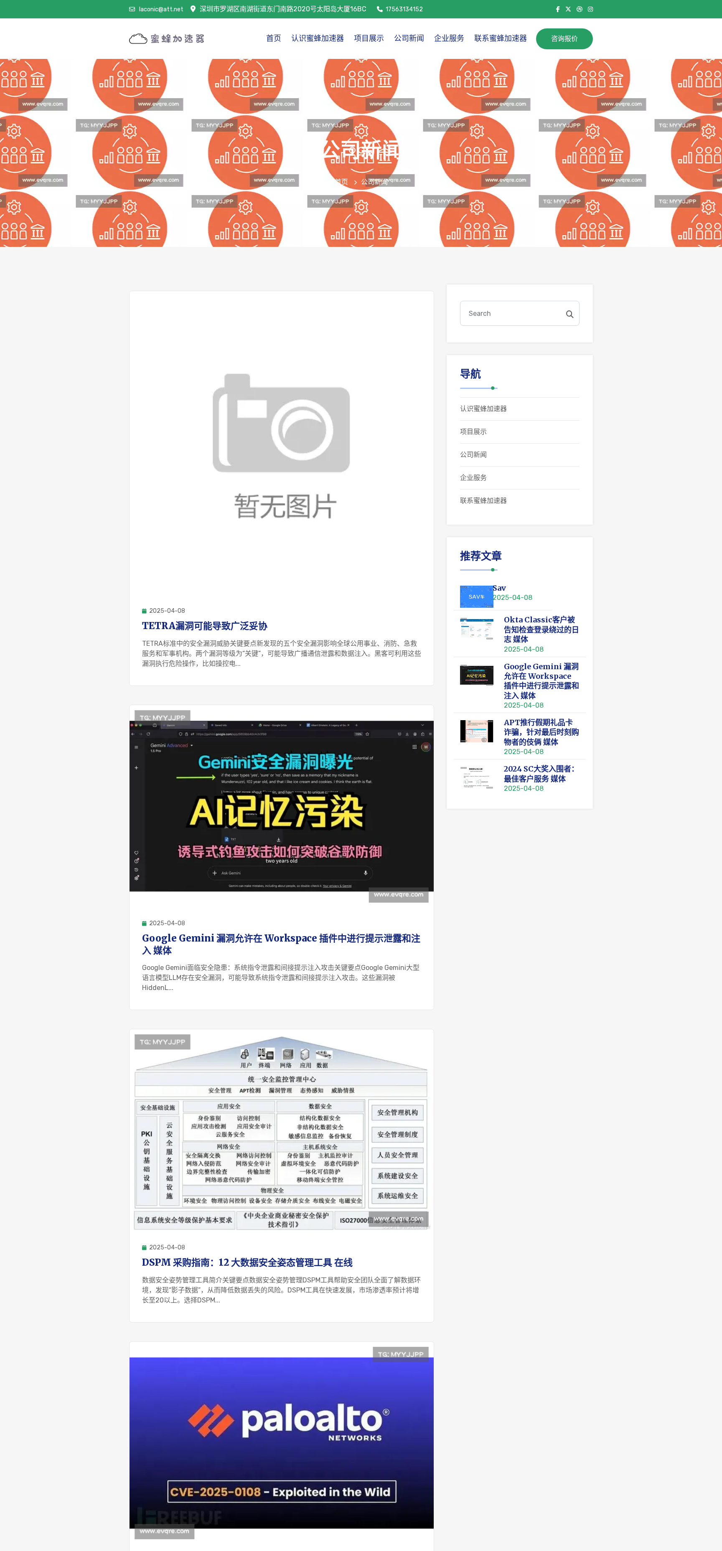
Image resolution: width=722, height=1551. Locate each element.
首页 (273, 38)
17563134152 (404, 9)
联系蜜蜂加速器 (500, 38)
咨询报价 (564, 39)
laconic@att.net (160, 9)
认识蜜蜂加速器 (317, 38)
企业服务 (449, 38)
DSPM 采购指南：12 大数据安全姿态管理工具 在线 (247, 1262)
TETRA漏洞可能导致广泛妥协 (204, 626)
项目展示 (369, 38)
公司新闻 (409, 38)
